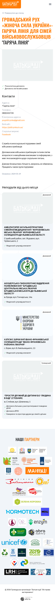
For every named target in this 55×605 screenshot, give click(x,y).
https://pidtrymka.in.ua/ (12, 127)
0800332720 (8, 113)
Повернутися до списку (14, 13)
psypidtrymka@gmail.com (13, 120)
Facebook (6, 134)
